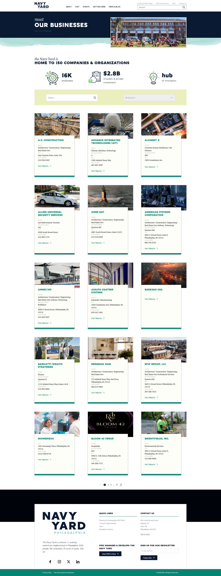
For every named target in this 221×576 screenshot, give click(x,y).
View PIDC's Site (109, 553)
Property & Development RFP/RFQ (112, 520)
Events (86, 6)
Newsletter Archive (106, 529)
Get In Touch (145, 534)
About (69, 6)
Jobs (173, 3)
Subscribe (147, 557)
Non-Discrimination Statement (64, 572)
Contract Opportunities (107, 523)
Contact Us (182, 3)
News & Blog (114, 6)
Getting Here (99, 6)
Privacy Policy (47, 572)
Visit (77, 6)
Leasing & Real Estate (145, 3)
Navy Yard (38, 31)
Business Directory (162, 3)
